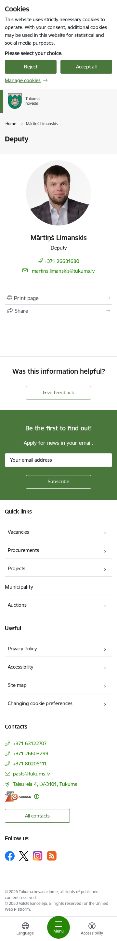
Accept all (86, 67)
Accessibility (20, 667)
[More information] (36, 796)
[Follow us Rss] (52, 856)
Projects (16, 568)
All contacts (37, 816)
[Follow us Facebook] (10, 856)
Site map (17, 685)
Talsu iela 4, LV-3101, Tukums (45, 784)
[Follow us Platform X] (24, 856)
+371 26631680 (62, 261)
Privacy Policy (22, 648)
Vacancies (18, 532)
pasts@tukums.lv (31, 774)
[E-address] (18, 796)
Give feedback (58, 392)
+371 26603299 (30, 753)
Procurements (23, 550)
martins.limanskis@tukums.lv (63, 271)
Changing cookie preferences (40, 703)
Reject (30, 67)
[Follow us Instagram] (38, 856)
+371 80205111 (30, 763)
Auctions (17, 605)
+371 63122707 (30, 743)
